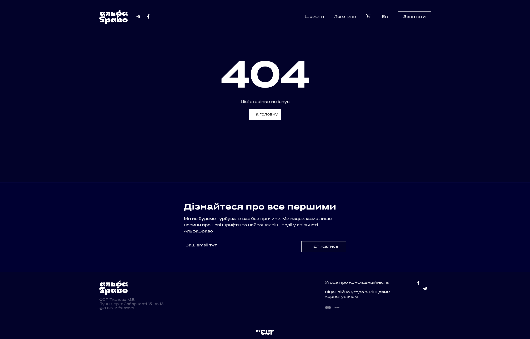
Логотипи (345, 17)
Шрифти (314, 17)
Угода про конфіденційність (357, 283)
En (385, 17)
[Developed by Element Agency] (265, 332)
